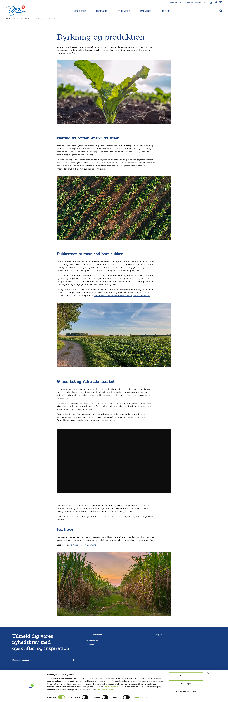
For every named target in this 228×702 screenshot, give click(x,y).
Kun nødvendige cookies (186, 691)
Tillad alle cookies (186, 676)
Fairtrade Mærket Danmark (83, 545)
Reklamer (90, 645)
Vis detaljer (139, 697)
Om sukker (24, 18)
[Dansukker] (16, 10)
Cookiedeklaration (105, 690)
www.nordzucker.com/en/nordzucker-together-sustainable (122, 295)
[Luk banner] (208, 673)
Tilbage (12, 18)
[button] (80, 11)
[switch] (85, 697)
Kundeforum (92, 641)
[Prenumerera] (72, 660)
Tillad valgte (186, 684)
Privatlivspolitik (111, 687)
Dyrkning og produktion (44, 18)
